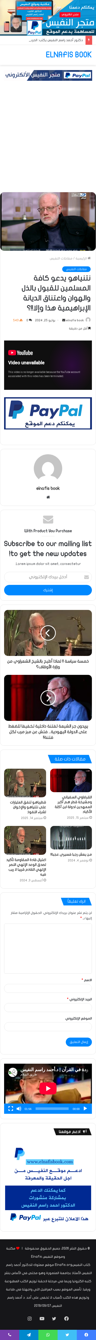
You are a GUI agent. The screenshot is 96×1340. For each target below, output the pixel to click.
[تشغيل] (85, 1108)
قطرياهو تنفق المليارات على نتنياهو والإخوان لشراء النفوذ (28, 807)
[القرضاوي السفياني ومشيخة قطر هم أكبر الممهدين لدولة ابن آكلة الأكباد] (71, 780)
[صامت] (19, 1108)
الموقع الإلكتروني (78, 1018)
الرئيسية (82, 258)
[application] (48, 1089)
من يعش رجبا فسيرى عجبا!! (71, 854)
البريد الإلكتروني (79, 999)
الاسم (87, 980)
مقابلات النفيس (61, 258)
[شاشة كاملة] (10, 1108)
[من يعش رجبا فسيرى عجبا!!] (71, 837)
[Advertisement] (48, 141)
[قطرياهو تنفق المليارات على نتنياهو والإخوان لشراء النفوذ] (25, 783)
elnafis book (75, 320)
